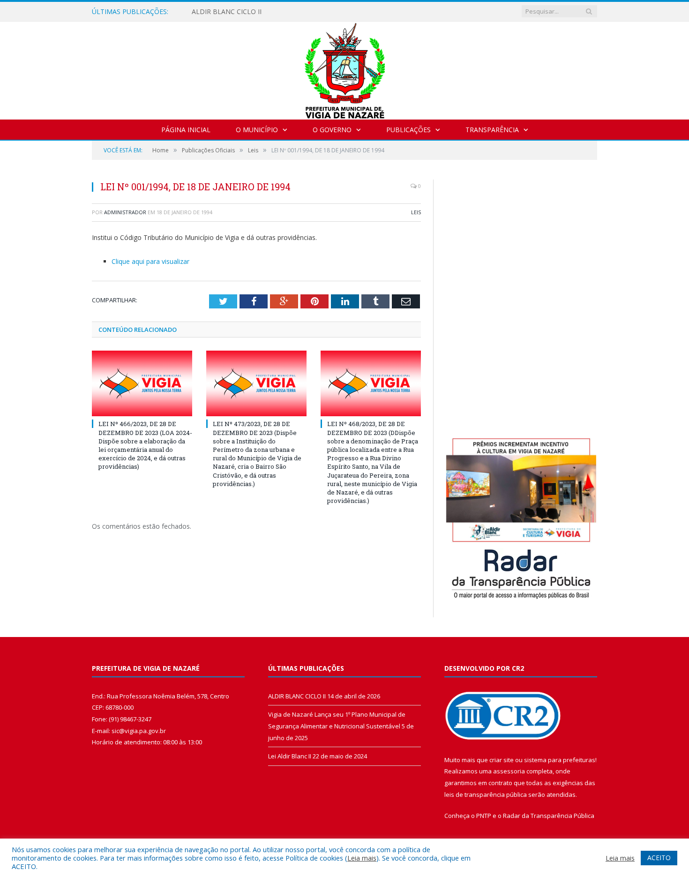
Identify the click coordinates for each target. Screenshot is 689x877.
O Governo (332, 129)
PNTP (483, 815)
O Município (257, 129)
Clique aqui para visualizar (150, 261)
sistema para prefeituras (559, 760)
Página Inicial (185, 129)
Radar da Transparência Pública (548, 815)
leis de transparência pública (485, 794)
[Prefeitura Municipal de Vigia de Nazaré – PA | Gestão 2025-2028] (345, 68)
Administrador (125, 212)
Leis (416, 212)
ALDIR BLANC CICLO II (227, 11)
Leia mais (361, 857)
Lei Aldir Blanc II (289, 756)
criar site (501, 760)
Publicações (408, 129)
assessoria (509, 771)
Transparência (492, 129)
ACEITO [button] (659, 857)
